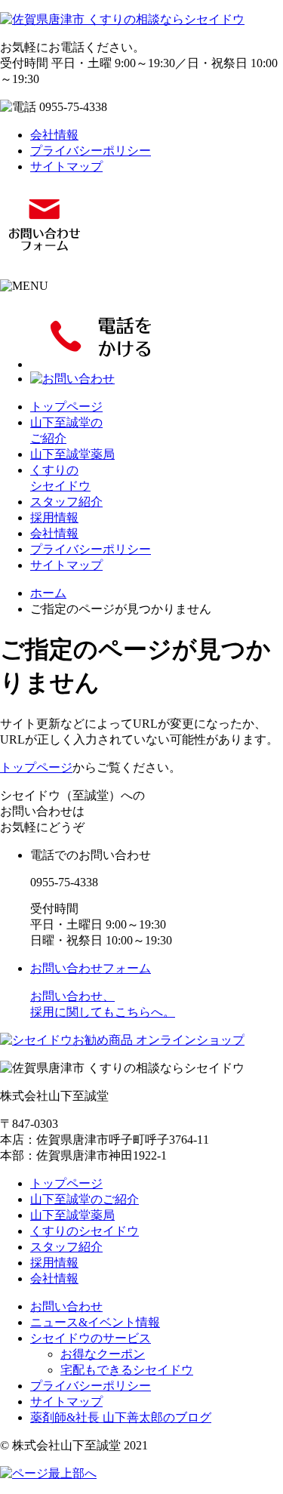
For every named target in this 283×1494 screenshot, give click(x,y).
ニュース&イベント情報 (95, 1322)
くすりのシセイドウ (84, 1230)
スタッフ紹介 (66, 501)
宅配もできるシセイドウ (126, 1369)
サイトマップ (66, 166)
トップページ (66, 406)
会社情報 (54, 134)
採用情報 (54, 517)
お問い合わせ (66, 1306)
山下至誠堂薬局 (72, 454)
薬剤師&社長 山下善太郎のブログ (120, 1417)
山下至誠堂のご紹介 (84, 1199)
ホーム (48, 593)
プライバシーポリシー (90, 150)
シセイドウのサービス (90, 1338)
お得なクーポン (102, 1354)
